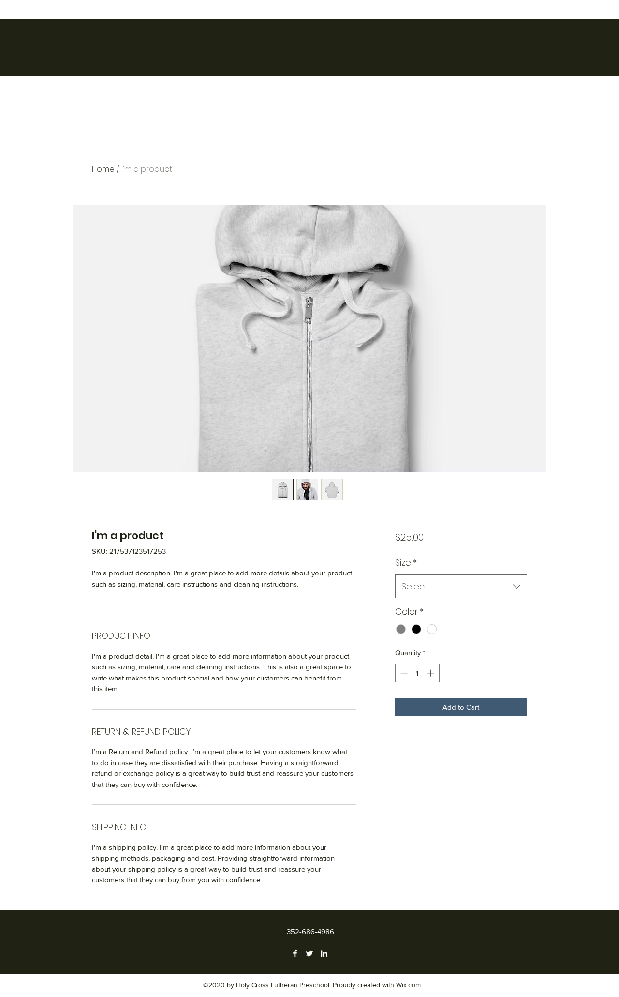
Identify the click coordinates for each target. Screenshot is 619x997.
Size (406, 563)
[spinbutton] (417, 673)
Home (103, 169)
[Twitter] (309, 953)
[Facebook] (295, 953)
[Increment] (431, 673)
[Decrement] (403, 673)
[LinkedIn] (324, 953)
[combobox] (461, 586)
